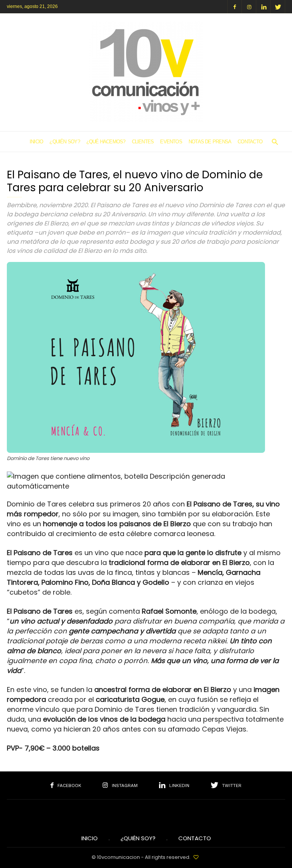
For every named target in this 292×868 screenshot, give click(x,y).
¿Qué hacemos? (105, 141)
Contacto (250, 141)
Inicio (36, 141)
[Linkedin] (263, 6)
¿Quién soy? (64, 141)
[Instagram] (249, 6)
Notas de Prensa (210, 141)
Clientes (143, 141)
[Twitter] (278, 6)
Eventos (171, 141)
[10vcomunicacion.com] (146, 119)
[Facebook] (234, 6)
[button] (274, 141)
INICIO (89, 838)
